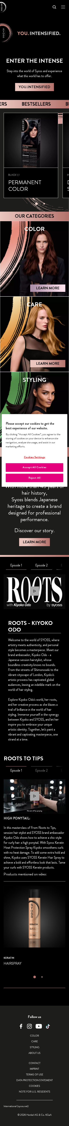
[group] (36, 160)
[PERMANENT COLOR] (31, 155)
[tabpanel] (34, 591)
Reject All (34, 478)
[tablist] (36, 202)
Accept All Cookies (34, 467)
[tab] (36, 203)
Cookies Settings (34, 457)
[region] (34, 450)
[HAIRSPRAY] (34, 926)
